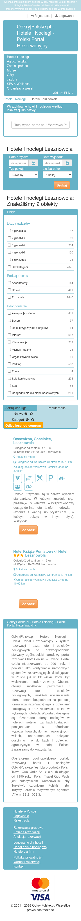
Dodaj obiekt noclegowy (30, 847)
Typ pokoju (17, 168)
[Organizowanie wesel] (30, 486)
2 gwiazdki (42, 238)
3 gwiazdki (42, 245)
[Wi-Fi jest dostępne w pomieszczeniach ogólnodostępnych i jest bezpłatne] (19, 477)
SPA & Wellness (18, 83)
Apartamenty (42, 283)
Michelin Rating (42, 349)
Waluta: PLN (62, 92)
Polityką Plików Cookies (27, 5)
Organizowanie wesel (42, 357)
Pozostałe (42, 297)
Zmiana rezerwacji (27, 832)
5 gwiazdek (42, 259)
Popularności (57, 407)
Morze (11, 70)
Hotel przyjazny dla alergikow (42, 327)
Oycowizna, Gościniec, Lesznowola (32, 440)
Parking (42, 364)
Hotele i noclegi (18, 56)
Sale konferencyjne (42, 378)
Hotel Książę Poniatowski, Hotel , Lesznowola (40, 553)
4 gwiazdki (42, 252)
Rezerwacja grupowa (28, 827)
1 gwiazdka (42, 231)
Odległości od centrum (23, 425)
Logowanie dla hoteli (28, 842)
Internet (42, 335)
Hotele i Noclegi (14, 99)
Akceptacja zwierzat (42, 313)
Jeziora (12, 79)
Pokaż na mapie (26, 456)
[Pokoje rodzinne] (63, 477)
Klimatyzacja (42, 342)
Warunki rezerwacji (27, 861)
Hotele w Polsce (25, 811)
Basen (42, 320)
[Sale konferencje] (19, 486)
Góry (10, 74)
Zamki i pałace (17, 65)
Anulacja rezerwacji (27, 836)
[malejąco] (26, 413)
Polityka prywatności (28, 857)
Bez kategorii (42, 267)
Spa (42, 385)
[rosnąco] (31, 413)
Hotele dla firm (24, 851)
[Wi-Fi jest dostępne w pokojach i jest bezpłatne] (30, 477)
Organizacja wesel (20, 88)
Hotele (42, 290)
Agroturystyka (17, 61)
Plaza (42, 371)
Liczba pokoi (52, 168)
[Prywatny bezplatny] (52, 477)
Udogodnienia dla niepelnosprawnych (42, 393)
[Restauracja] (41, 477)
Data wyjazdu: (53, 156)
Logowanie (66, 15)
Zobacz (28, 529)
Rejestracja (42, 15)
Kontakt (19, 866)
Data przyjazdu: (20, 156)
